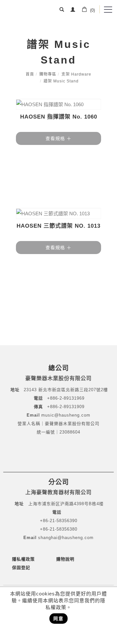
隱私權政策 (23, 559)
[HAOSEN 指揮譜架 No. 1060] (58, 104)
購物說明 (65, 559)
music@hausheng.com (65, 415)
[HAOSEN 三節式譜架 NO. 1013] (58, 213)
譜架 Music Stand (61, 81)
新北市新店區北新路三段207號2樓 (72, 389)
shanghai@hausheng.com (66, 537)
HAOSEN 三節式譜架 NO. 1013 (58, 226)
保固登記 (21, 567)
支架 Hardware (76, 74)
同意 (58, 618)
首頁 (30, 74)
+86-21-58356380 (58, 529)
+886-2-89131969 (65, 398)
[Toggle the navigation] (107, 10)
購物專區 (47, 74)
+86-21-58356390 (58, 520)
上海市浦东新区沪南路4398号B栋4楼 (66, 503)
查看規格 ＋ (59, 138)
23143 (30, 389)
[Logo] (23, 11)
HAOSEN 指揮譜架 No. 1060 (58, 117)
